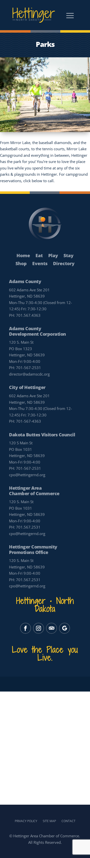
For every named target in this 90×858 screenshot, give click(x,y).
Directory (63, 263)
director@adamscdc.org (29, 374)
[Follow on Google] (64, 628)
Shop (21, 263)
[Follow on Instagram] (38, 628)
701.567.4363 (28, 315)
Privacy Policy (26, 821)
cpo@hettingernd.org (27, 474)
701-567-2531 (28, 367)
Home (23, 255)
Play (53, 255)
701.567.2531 (28, 527)
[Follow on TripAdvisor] (51, 628)
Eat (39, 255)
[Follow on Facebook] (25, 628)
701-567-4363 (28, 421)
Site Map (49, 821)
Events (40, 263)
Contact (69, 821)
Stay (69, 255)
